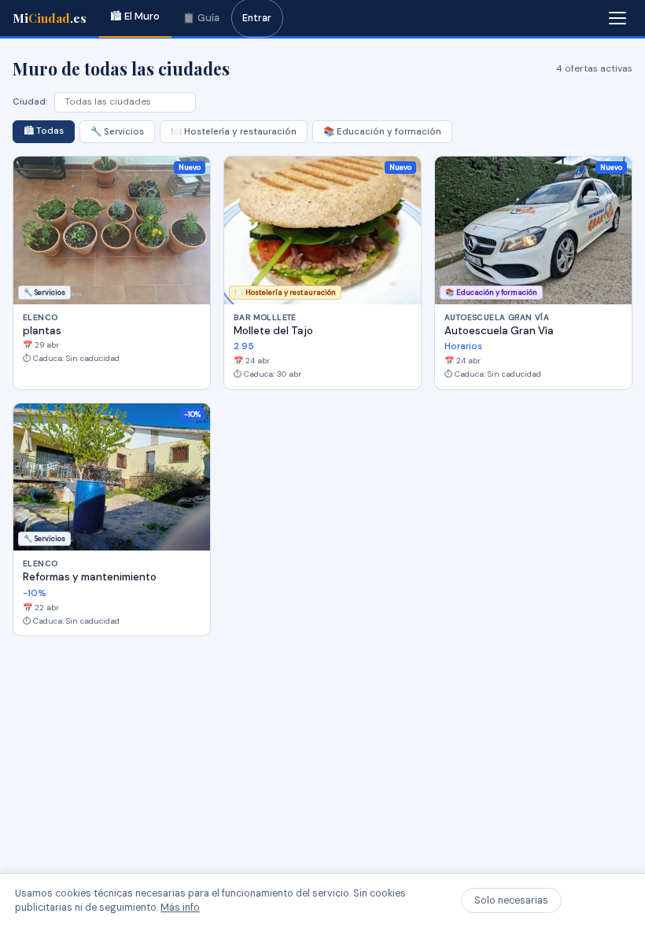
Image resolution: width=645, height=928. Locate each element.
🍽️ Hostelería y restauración (234, 132)
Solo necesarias (511, 900)
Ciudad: (30, 102)
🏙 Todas (44, 131)
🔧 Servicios (117, 132)
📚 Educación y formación (382, 132)
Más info (180, 907)
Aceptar (598, 900)
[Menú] (617, 18)
